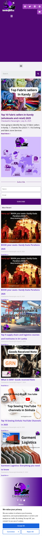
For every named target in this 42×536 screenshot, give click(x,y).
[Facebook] (18, 501)
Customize (11, 532)
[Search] (38, 73)
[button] (25, 6)
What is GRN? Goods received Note (18, 379)
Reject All (30, 532)
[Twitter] (21, 501)
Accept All (21, 526)
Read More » (5, 134)
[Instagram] (24, 501)
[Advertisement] (21, 40)
